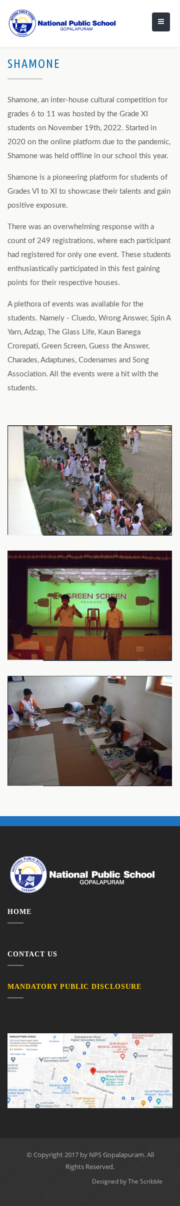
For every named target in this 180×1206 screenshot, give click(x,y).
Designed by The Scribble (127, 1181)
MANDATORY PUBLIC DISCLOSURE (75, 986)
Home (20, 911)
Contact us (33, 954)
